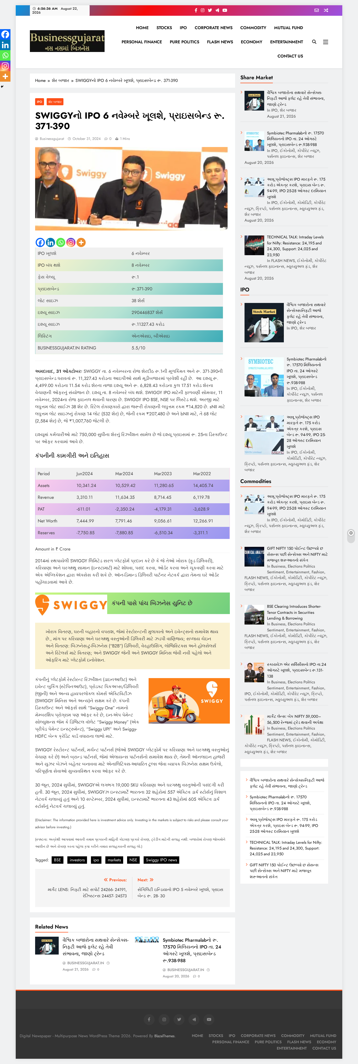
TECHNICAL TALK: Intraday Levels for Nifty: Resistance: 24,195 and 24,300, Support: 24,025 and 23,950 (286, 848)
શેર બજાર (55, 101)
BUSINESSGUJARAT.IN (85, 963)
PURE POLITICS (184, 42)
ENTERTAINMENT (286, 42)
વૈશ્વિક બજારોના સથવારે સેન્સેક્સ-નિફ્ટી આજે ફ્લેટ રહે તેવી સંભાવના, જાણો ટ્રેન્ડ (95, 947)
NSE (133, 860)
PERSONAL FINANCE (142, 42)
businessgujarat (52, 138)
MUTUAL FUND (288, 28)
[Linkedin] (50, 242)
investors (77, 860)
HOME (142, 28)
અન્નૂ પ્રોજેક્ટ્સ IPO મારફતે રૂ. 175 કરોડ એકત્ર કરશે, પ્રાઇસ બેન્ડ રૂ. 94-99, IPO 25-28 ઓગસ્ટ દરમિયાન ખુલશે (284, 825)
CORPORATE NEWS (213, 28)
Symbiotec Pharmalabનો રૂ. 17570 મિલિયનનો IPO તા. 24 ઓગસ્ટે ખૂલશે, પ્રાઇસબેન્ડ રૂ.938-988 (192, 950)
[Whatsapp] (60, 242)
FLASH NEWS (220, 42)
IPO (183, 28)
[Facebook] (40, 242)
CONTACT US (290, 56)
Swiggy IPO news (161, 860)
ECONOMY (251, 42)
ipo (96, 860)
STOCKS (164, 28)
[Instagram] (70, 242)
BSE (57, 860)
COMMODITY (253, 28)
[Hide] (2, 87)
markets (114, 860)
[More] (81, 242)
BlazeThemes (164, 1036)
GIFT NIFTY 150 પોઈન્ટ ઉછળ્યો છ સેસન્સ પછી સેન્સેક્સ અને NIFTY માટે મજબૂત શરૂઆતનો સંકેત (284, 871)
